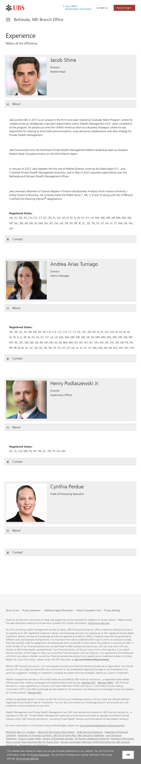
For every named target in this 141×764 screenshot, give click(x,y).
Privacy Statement (40, 754)
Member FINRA (105, 682)
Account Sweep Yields (29, 738)
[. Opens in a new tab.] (15, 7)
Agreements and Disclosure (33, 745)
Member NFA (34, 692)
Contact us (102, 7)
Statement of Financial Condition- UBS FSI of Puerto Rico (47, 735)
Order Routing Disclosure (89, 732)
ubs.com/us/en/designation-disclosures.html (101, 725)
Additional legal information (58, 610)
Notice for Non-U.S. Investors (21, 732)
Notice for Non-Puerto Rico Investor (56, 732)
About (16, 104)
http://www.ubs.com (99, 623)
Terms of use (12, 610)
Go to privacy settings (27, 758)
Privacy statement (31, 610)
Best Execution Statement (91, 735)
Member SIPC (89, 682)
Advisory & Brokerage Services (57, 738)
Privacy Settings (112, 610)
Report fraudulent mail (89, 610)
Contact (17, 239)
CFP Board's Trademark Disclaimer (91, 738)
